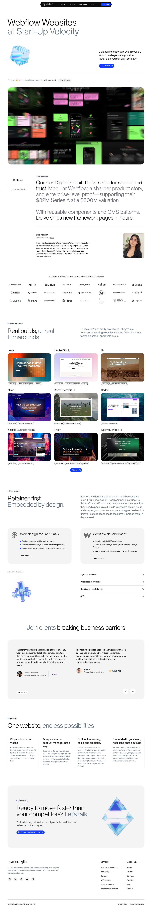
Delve (52, 238)
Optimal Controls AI (97, 672)
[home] (48, 4)
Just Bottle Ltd (43, 675)
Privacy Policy (123, 904)
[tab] (18, 180)
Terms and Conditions (137, 904)
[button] (125, 691)
